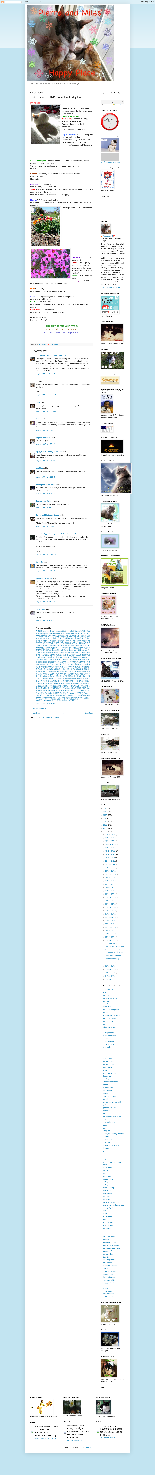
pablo (105, 1219)
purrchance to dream (111, 1245)
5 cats (105, 992)
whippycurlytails (109, 1283)
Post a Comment (39, 708)
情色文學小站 (44, 695)
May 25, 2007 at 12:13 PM (46, 430)
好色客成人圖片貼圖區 (66, 690)
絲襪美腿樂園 (83, 671)
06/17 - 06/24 (110, 927)
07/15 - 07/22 (110, 914)
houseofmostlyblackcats (112, 1116)
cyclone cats (107, 1059)
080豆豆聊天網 (62, 660)
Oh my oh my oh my (112, 943)
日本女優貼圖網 (47, 679)
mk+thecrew (107, 1193)
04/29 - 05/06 (110, 973)
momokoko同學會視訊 (76, 693)
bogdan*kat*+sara (109, 1018)
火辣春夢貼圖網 (50, 671)
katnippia (106, 1136)
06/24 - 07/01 (110, 924)
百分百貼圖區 (64, 688)
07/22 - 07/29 (110, 911)
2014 (105, 808)
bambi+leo (107, 1007)
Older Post (89, 713)
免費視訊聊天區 (71, 698)
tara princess (108, 1274)
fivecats (105, 1093)
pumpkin (106, 1240)
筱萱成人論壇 (51, 693)
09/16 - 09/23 (110, 884)
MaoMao (39, 468)
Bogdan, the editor (43, 438)
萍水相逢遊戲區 (73, 683)
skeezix (105, 1268)
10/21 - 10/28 (110, 868)
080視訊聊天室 (56, 634)
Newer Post (35, 713)
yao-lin (105, 1286)
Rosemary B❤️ (109, 236)
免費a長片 (43, 669)
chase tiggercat (108, 1044)
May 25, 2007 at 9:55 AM (45, 374)
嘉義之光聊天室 (59, 638)
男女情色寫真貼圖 (49, 683)
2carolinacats (108, 989)
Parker (38, 419)
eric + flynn (107, 1079)
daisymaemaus (108, 1064)
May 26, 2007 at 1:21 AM (45, 571)
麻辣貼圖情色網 (52, 690)
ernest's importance (110, 1082)
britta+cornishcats (109, 1027)
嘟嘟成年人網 (81, 664)
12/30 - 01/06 (110, 835)
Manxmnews (107, 1167)
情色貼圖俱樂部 (62, 671)
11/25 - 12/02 (110, 851)
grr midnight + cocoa (110, 1108)
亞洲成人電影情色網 (77, 688)
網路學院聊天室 (57, 643)
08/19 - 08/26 (110, 897)
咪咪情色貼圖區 (62, 693)
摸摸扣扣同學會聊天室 (63, 650)
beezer (105, 1012)
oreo (104, 1211)
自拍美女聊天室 (63, 700)
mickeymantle (108, 1182)
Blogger (88, 1447)
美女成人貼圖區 (65, 676)
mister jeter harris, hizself (46, 485)
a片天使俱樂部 (61, 683)
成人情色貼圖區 (55, 695)
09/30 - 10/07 (110, 877)
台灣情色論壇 (50, 698)
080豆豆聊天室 (42, 636)
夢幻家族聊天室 (49, 650)
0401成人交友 (48, 664)
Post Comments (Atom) (50, 717)
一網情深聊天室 (81, 643)
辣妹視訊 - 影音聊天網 (71, 686)
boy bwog (106, 1024)
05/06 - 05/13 (110, 969)
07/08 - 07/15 (110, 917)
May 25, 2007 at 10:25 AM (46, 395)
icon (104, 1119)
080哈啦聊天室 (67, 648)
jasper (105, 1125)
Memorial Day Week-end (114, 947)
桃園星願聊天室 (65, 636)
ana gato (106, 995)
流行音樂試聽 (48, 662)
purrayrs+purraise (109, 1242)
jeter (104, 1128)
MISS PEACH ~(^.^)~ (44, 578)
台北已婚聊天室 (79, 648)
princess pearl (108, 1234)
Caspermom (107, 1030)
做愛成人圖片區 (83, 634)
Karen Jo (39, 562)
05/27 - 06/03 (110, 937)
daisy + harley (108, 1061)
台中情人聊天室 (53, 636)
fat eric (105, 1085)
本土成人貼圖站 (53, 669)
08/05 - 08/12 (110, 904)
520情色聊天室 (77, 650)
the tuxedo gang (109, 1277)
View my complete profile (110, 287)
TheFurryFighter (109, 1280)
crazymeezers (108, 1056)
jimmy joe (106, 1131)
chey (104, 1050)
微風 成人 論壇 (83, 698)
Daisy (38, 402)
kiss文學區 (40, 700)
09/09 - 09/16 (110, 887)
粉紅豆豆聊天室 (50, 660)
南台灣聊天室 (81, 638)
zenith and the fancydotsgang (108, 1292)
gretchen (106, 1105)
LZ (37, 381)
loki (104, 1151)
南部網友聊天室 (64, 641)
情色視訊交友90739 (69, 634)
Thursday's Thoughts (113, 955)
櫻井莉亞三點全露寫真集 (80, 655)
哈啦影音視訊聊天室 (63, 655)
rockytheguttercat (109, 1260)
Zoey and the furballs (44, 501)
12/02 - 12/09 (110, 848)
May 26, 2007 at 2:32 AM (45, 602)
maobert (106, 1170)
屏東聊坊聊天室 (45, 643)
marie (105, 1173)
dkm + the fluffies (109, 1073)
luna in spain (107, 1157)
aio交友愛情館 (49, 631)
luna (104, 1154)
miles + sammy (108, 1188)
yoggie (105, 1289)
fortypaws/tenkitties (110, 1096)
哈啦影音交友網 (50, 655)
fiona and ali (107, 1090)
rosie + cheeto (108, 1263)
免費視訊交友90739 (44, 686)
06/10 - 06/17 (110, 930)
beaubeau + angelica (111, 1010)
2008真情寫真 (60, 631)
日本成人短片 (74, 700)
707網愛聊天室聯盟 (60, 674)
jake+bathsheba (109, 1122)
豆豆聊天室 (40, 631)
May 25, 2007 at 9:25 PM (45, 507)
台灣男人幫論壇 (75, 669)
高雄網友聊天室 (77, 636)
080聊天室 (82, 660)
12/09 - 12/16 (110, 844)
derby (105, 1070)
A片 (69, 667)
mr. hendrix (107, 1196)
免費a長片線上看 (77, 667)
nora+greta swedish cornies (113, 1205)
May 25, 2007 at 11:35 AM (46, 411)
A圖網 (83, 669)
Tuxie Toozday (110, 962)
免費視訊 (54, 667)
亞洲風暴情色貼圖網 (73, 679)
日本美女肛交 (42, 688)
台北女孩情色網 (65, 681)
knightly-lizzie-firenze (111, 1145)
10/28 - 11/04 (110, 864)
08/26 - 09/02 (110, 894)
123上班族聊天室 (42, 657)
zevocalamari (108, 1296)
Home (62, 713)
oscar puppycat (108, 1216)
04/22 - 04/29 (110, 976)
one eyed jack (108, 1208)
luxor (104, 1160)
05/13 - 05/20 (110, 966)
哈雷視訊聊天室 (84, 645)
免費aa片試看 (58, 662)
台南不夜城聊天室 (51, 641)
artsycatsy (106, 1001)
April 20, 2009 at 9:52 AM (45, 703)
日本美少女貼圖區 (59, 679)
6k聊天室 (40, 660)
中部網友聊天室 (47, 638)
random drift (107, 1251)
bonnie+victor (108, 1021)
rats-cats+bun (108, 1254)
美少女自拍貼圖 (42, 681)
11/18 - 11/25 (110, 854)
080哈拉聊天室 (59, 664)
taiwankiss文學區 (50, 700)
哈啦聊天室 (85, 679)
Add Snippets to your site (110, 162)
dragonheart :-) (108, 1076)
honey (105, 1113)
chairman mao (108, 1041)
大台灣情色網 (64, 669)
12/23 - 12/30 (110, 838)
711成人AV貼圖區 (81, 690)
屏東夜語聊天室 (69, 643)
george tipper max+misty (112, 1102)
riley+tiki (106, 1257)
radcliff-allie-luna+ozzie (111, 1248)
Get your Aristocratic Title (75, 1440)
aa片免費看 (80, 631)
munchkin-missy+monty (112, 1202)
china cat (106, 1053)
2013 (105, 812)
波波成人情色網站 (52, 676)
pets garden (107, 1228)
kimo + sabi (107, 1142)
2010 (105, 822)
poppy (105, 1231)
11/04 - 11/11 (110, 861)
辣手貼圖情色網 (77, 681)
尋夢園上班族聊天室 (56, 657)
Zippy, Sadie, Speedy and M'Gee (49, 452)
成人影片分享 (60, 698)
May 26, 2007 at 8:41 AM (45, 620)
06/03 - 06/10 (110, 934)
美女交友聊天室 (69, 662)
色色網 (77, 662)
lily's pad (106, 1148)
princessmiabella (109, 1237)
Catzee (105, 1038)
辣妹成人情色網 (53, 681)
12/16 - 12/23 (110, 841)
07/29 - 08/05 (110, 907)
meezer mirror (108, 1179)
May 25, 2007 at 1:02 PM (45, 444)
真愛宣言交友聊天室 (51, 645)
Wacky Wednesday (112, 959)
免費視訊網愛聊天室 (51, 653)
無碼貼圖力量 (76, 676)
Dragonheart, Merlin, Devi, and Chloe (51, 355)
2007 (105, 832)
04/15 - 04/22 (110, 979)
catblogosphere (109, 1033)
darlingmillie (107, 1067)
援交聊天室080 (56, 648)
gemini (105, 1099)
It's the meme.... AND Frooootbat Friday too (114, 951)
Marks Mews (107, 1176)
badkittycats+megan (110, 1004)
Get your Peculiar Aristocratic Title (46, 1438)
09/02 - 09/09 (110, 891)
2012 (105, 815)
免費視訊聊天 (63, 667)
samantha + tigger (110, 1265)
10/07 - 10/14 (110, 874)
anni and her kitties (110, 998)
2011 (105, 818)
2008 (105, 828)
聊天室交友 (84, 662)
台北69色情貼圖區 (74, 674)
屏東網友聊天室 (75, 641)
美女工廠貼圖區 (53, 688)
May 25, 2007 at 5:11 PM (45, 477)
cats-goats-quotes (109, 1036)
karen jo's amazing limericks (113, 1134)
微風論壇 (40, 634)
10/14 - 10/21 (110, 871)
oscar (105, 1214)
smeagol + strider (109, 1271)
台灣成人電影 (73, 671)
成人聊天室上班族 (71, 657)
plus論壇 (47, 634)
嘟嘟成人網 (47, 667)
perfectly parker (109, 1225)
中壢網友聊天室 (70, 638)
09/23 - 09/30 (110, 881)
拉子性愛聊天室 (81, 653)
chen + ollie (107, 1047)
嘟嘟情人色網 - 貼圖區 (78, 695)
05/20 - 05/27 (110, 940)
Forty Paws (40, 609)
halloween (106, 1111)
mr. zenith (106, 1199)
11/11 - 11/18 (110, 858)
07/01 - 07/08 (110, 920)
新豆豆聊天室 (73, 660)
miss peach (107, 1190)
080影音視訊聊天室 (43, 648)
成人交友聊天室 (70, 664)
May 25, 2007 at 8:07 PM (45, 493)
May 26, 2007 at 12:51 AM (46, 526)
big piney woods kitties (111, 1015)
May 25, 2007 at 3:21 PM (45, 461)
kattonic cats (107, 1139)
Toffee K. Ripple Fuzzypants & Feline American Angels (58, 534)
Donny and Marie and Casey (47, 515)
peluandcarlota (108, 1222)
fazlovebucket (108, 1088)
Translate (119, 105)
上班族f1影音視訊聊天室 (68, 645)
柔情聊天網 (48, 674)
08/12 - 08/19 (110, 901)
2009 (105, 825)
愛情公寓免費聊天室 (67, 653)
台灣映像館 (41, 676)
